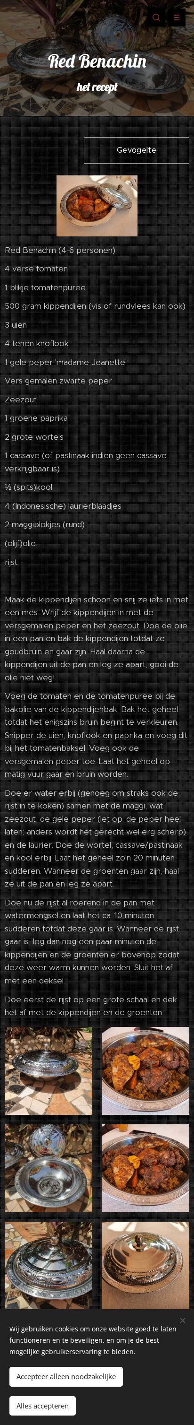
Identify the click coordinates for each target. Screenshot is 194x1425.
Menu (177, 17)
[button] (156, 17)
